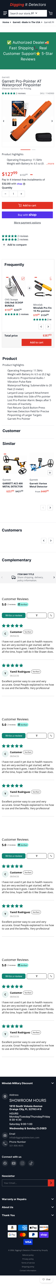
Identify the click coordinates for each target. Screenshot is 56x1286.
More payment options (27, 222)
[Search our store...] (43, 13)
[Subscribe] (51, 1182)
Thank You (8, 1215)
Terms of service (28, 1263)
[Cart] (51, 13)
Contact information (28, 1270)
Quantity (7, 187)
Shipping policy (28, 1266)
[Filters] (37, 615)
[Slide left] (3, 121)
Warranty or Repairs (14, 1199)
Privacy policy (28, 1259)
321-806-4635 (16, 1145)
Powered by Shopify (39, 1250)
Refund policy (28, 1255)
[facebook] (5, 1163)
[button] (5, 13)
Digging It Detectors (23, 1250)
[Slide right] (52, 121)
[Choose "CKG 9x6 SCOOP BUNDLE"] (23, 278)
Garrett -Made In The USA (26, 22)
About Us (7, 1207)
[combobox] (27, 13)
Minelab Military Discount (17, 1083)
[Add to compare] (23, 472)
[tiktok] (31, 1163)
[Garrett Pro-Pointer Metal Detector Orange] (33, 149)
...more (50, 163)
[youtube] (14, 1163)
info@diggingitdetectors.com (24, 1137)
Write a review (13, 615)
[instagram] (22, 1163)
